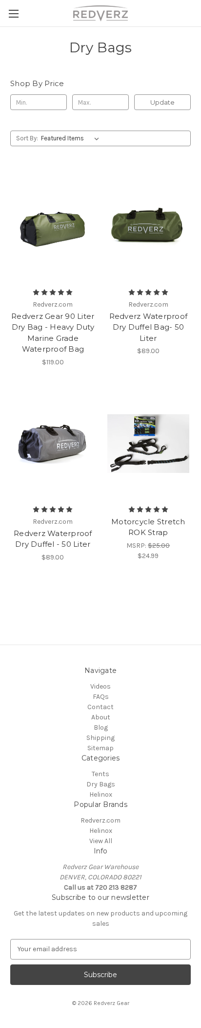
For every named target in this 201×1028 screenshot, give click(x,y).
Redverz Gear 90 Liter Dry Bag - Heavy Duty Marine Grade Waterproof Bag (52, 333)
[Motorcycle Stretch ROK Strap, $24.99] (148, 443)
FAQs (101, 697)
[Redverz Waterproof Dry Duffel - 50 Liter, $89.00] (53, 443)
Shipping (100, 738)
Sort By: (27, 138)
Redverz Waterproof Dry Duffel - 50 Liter (53, 539)
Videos (100, 686)
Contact (100, 707)
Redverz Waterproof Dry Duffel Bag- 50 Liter (148, 327)
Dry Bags (100, 784)
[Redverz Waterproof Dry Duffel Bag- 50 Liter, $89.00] (148, 226)
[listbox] (72, 138)
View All (100, 841)
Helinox (100, 794)
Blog (101, 727)
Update (162, 102)
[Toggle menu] (13, 13)
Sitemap (100, 748)
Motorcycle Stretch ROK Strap (148, 527)
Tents (100, 774)
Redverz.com (100, 820)
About (100, 717)
